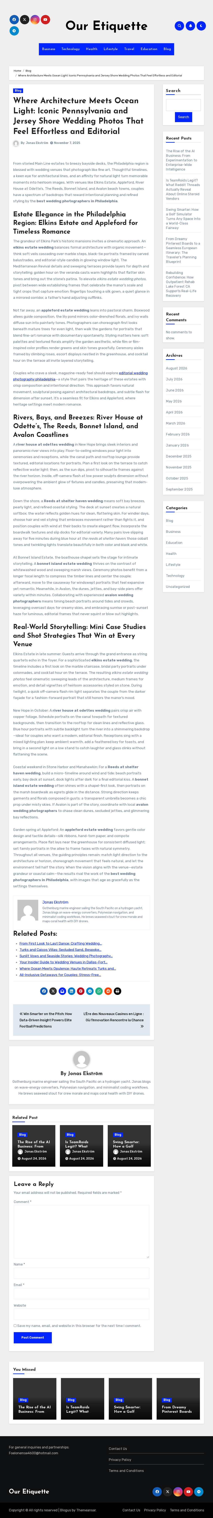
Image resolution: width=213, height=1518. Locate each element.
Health (91, 49)
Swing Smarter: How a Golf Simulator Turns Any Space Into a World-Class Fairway (183, 219)
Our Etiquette (106, 27)
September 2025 (179, 489)
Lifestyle (111, 49)
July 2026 (174, 379)
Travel (129, 49)
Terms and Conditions (126, 1471)
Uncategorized (178, 587)
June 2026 (175, 390)
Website (20, 1305)
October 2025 (177, 478)
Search (173, 91)
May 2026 (174, 401)
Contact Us (118, 1449)
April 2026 (174, 412)
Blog (167, 49)
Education (149, 49)
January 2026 (177, 445)
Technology (70, 49)
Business (48, 49)
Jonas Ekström (37, 143)
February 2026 (178, 434)
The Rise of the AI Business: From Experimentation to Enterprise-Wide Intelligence (181, 160)
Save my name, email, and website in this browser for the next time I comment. (79, 1326)
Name (19, 1264)
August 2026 (176, 368)
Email (19, 1285)
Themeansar (86, 1510)
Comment (22, 1202)
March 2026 (175, 423)
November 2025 (178, 467)
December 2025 (178, 456)
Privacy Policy (120, 1460)
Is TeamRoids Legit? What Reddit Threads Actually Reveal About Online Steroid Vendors (183, 189)
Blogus (65, 1510)
